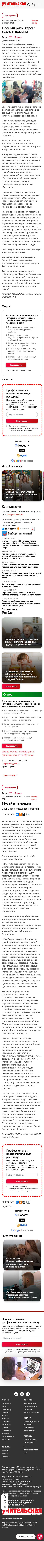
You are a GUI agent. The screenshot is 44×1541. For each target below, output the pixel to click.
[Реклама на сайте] (40, 1537)
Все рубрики (6, 1439)
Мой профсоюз (29, 1428)
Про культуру (6, 1410)
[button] (9, 529)
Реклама (5, 1454)
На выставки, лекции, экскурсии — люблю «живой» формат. (22, 344)
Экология (5, 1415)
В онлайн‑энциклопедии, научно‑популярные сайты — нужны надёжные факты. (23, 337)
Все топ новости (9, 609)
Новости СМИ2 (9, 775)
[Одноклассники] (20, 814)
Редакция (5, 1451)
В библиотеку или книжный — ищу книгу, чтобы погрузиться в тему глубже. (22, 351)
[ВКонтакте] (17, 814)
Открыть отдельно (10, 763)
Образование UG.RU (12, 489)
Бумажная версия (30, 1440)
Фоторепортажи (31, 1450)
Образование (6, 1404)
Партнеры (5, 1457)
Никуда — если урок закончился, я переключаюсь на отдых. (22, 358)
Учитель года (10, 1289)
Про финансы (6, 1430)
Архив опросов (9, 766)
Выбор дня (5, 1418)
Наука (4, 1407)
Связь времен (10, 15)
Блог (26, 1453)
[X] (23, 814)
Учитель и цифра (8, 1436)
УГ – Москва (28, 1425)
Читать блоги (11, 686)
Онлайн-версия (29, 1443)
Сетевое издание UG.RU (32, 1422)
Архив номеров (29, 1431)
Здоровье (5, 1433)
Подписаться (22, 421)
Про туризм (6, 1421)
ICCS (25, 1447)
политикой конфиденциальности (26, 1350)
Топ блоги (9, 612)
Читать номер (35, 21)
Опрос (7, 694)
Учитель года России (31, 1412)
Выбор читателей (20, 533)
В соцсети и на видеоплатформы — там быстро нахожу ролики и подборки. (22, 329)
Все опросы (7, 379)
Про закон (5, 1412)
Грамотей (5, 1427)
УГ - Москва (15, 37)
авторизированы (14, 514)
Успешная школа (30, 1404)
